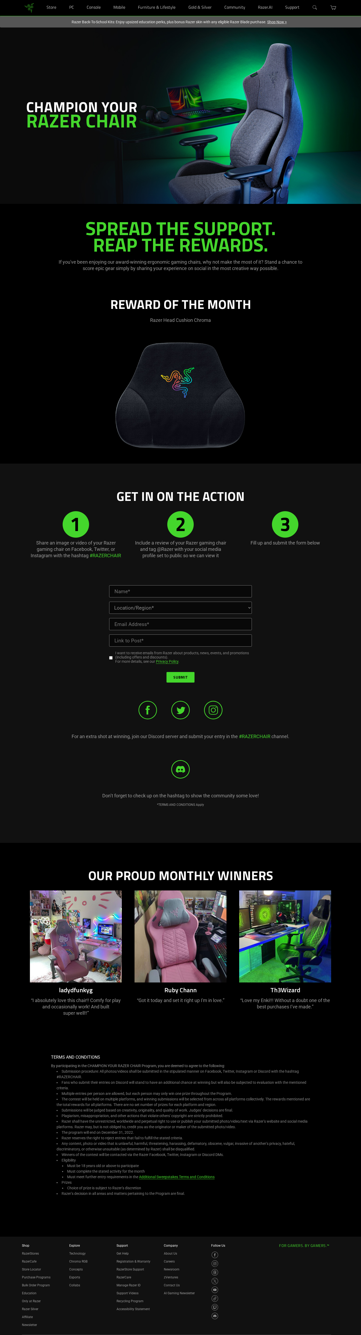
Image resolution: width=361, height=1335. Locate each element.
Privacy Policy (167, 661)
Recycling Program (130, 1301)
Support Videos (127, 1293)
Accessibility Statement (133, 1309)
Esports (74, 1277)
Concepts (76, 1269)
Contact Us (172, 1285)
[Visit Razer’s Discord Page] (215, 1316)
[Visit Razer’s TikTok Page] (215, 1298)
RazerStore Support (130, 1269)
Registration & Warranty (133, 1261)
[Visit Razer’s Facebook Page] (215, 1255)
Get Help (123, 1253)
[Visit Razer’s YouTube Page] (215, 1289)
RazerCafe (29, 1261)
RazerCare (124, 1277)
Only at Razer (31, 1301)
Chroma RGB (78, 1261)
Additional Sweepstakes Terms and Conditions (177, 1177)
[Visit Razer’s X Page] (215, 1281)
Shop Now (277, 22)
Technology (77, 1253)
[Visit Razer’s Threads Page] (215, 1272)
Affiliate (27, 1317)
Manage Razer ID (129, 1285)
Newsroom (171, 1269)
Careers (169, 1261)
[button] (333, 8)
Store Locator (31, 1269)
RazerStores (30, 1253)
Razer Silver (30, 1309)
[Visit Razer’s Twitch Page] (215, 1307)
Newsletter (29, 1325)
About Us (170, 1253)
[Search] (315, 7)
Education (29, 1293)
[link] (29, 7)
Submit (180, 677)
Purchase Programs (36, 1277)
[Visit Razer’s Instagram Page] (215, 1263)
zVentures (171, 1277)
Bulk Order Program (36, 1285)
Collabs (74, 1285)
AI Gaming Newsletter (179, 1293)
